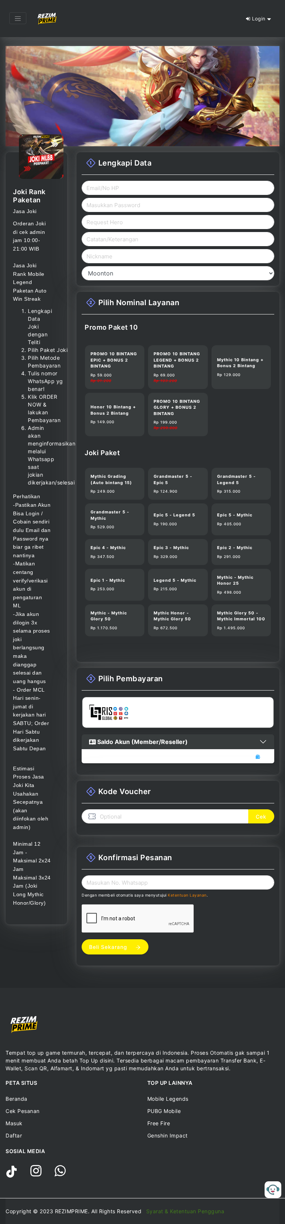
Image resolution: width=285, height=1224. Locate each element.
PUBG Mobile (164, 1111)
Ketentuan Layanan (187, 895)
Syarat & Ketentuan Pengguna (185, 1211)
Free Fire (158, 1123)
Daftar (14, 1135)
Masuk (14, 1123)
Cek (261, 816)
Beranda (16, 1099)
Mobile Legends (168, 1099)
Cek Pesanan (23, 1111)
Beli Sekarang (109, 947)
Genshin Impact (167, 1135)
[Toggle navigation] (17, 18)
